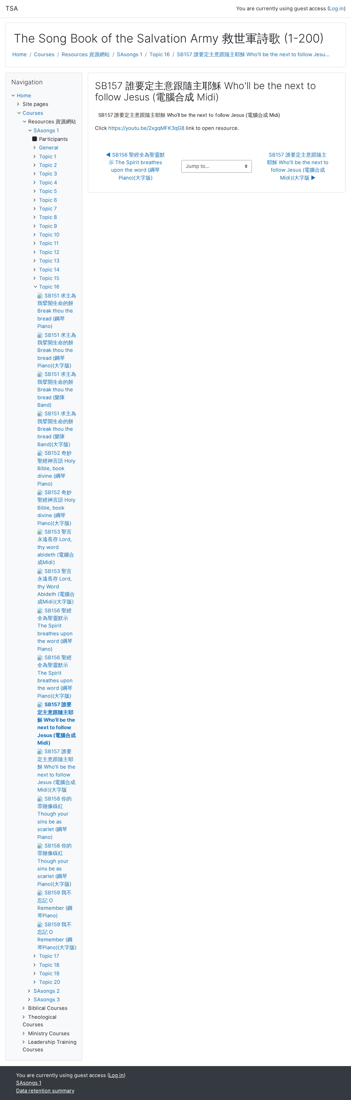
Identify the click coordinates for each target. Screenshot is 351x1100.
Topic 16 (159, 54)
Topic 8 (48, 217)
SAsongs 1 (129, 54)
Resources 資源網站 (86, 54)
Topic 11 (49, 243)
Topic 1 (47, 157)
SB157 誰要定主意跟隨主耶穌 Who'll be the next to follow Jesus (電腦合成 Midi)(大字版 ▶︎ (298, 166)
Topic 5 (48, 191)
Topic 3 (48, 174)
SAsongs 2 (47, 991)
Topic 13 (49, 261)
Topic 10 (49, 235)
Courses (44, 54)
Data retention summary (45, 1091)
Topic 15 (49, 278)
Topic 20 (49, 982)
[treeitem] (43, 95)
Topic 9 (48, 226)
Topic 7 (48, 209)
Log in (336, 8)
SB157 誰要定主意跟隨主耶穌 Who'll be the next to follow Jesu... (253, 54)
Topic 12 (49, 252)
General (48, 148)
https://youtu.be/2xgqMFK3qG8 (146, 128)
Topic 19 (49, 973)
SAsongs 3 (47, 1000)
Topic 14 (49, 270)
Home (19, 54)
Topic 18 (49, 965)
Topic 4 (48, 183)
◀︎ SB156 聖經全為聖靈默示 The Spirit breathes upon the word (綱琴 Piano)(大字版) (135, 166)
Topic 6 (48, 200)
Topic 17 (49, 956)
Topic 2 (48, 165)
